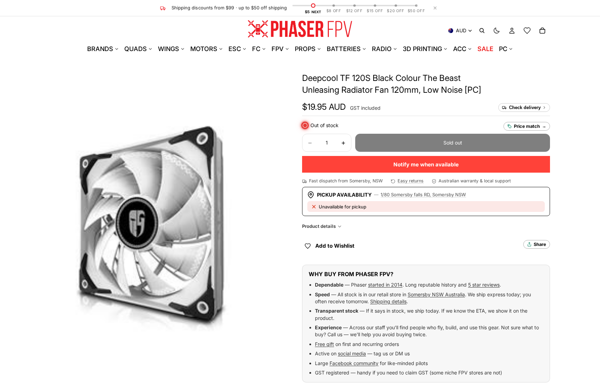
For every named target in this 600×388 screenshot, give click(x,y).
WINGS (168, 48)
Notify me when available (426, 164)
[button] (324, 107)
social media (352, 353)
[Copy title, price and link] (469, 78)
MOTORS (203, 48)
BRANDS (100, 48)
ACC (459, 48)
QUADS (135, 48)
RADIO (382, 48)
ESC (234, 48)
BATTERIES (344, 48)
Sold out (452, 143)
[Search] (482, 30)
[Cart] (542, 30)
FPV (278, 48)
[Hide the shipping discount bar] (435, 8)
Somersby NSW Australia (436, 294)
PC (503, 48)
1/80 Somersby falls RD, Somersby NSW (423, 194)
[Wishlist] (527, 30)
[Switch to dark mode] (496, 30)
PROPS (305, 48)
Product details (319, 226)
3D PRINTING (422, 48)
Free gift (324, 344)
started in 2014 (385, 285)
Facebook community (354, 363)
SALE (485, 48)
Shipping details (388, 301)
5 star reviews (484, 285)
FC (256, 48)
